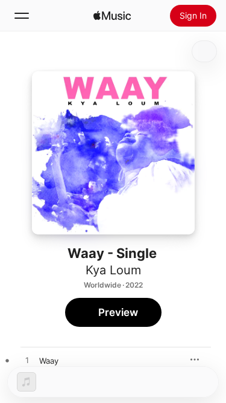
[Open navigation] (21, 15)
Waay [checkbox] (48, 361)
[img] (112, 15)
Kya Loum (113, 270)
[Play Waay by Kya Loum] (27, 360)
